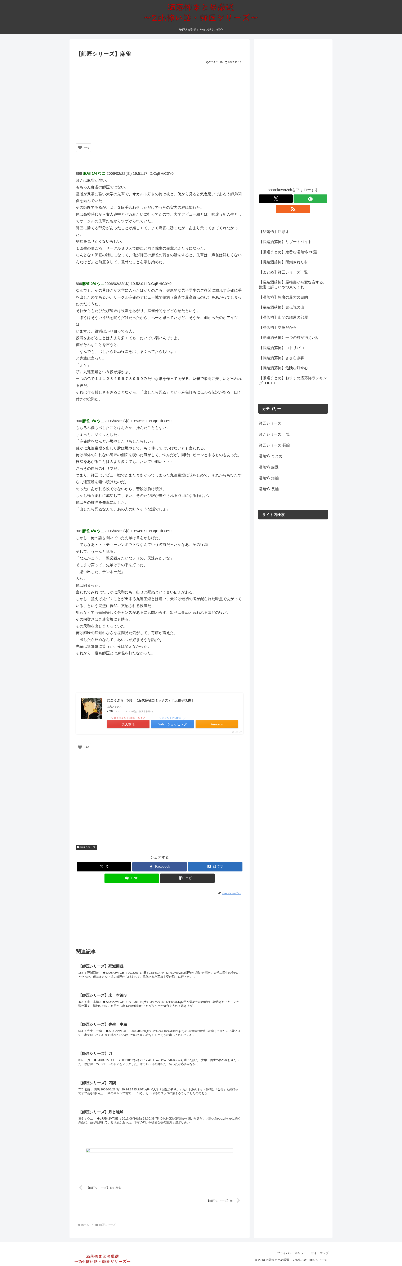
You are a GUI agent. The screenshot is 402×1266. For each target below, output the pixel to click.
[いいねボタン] (80, 148)
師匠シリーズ (87, 847)
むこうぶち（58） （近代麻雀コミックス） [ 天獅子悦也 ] (150, 700)
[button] (187, 878)
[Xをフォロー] (276, 198)
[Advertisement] (159, 97)
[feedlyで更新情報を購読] (310, 198)
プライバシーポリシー (292, 1253)
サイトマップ (320, 1253)
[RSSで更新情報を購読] (293, 209)
